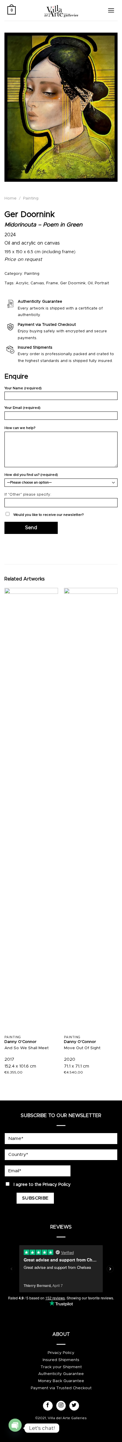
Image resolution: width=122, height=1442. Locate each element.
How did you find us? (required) (31, 474)
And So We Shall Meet (26, 1048)
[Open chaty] (15, 1425)
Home (10, 198)
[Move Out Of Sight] (91, 810)
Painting (30, 198)
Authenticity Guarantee (61, 1374)
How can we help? (19, 428)
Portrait (102, 283)
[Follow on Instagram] (61, 1406)
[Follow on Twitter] (74, 1406)
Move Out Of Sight (82, 1048)
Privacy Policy (57, 1185)
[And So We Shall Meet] (31, 810)
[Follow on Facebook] (48, 1406)
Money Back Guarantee (61, 1381)
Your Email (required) (22, 407)
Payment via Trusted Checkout (61, 1388)
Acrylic (22, 283)
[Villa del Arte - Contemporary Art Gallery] (61, 10)
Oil (90, 283)
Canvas (37, 283)
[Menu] (111, 10)
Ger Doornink (73, 283)
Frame (52, 283)
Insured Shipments (61, 1360)
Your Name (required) (23, 388)
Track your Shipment (61, 1367)
